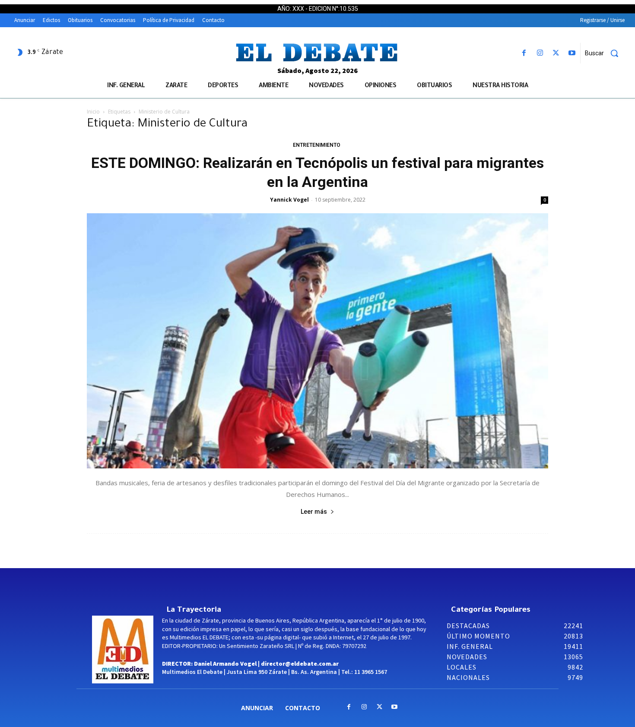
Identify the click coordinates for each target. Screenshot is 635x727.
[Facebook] (524, 53)
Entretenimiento (316, 145)
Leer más (314, 511)
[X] (556, 53)
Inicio (93, 111)
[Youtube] (572, 53)
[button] (605, 53)
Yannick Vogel (289, 199)
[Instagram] (540, 53)
